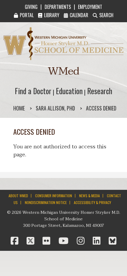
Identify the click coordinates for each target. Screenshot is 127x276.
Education (69, 90)
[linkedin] (98, 241)
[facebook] (16, 241)
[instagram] (82, 241)
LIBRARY (51, 15)
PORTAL (27, 15)
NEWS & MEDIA (89, 195)
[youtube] (64, 241)
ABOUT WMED (18, 195)
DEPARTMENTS (58, 6)
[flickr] (48, 241)
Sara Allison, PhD (55, 108)
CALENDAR (79, 15)
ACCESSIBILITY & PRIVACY (92, 202)
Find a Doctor (33, 90)
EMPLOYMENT (90, 6)
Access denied (101, 108)
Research (99, 90)
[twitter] (32, 241)
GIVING (31, 6)
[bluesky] (112, 241)
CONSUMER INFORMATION (53, 195)
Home (19, 108)
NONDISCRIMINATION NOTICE (46, 202)
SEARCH (106, 15)
